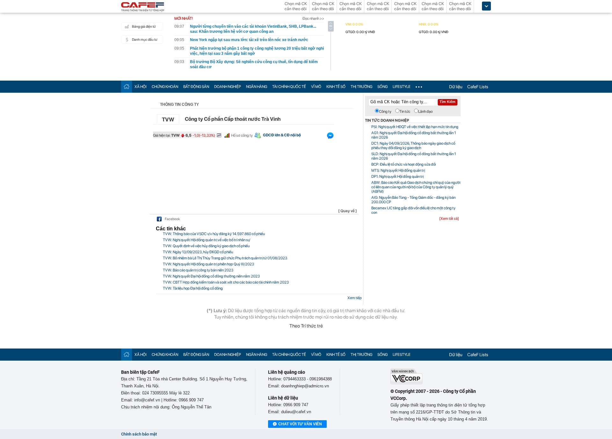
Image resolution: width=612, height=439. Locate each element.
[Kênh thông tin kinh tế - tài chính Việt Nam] (142, 7)
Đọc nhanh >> (313, 18)
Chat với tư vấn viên (300, 424)
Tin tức (404, 111)
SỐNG (382, 86)
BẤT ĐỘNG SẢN (196, 86)
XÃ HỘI (141, 86)
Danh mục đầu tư (144, 40)
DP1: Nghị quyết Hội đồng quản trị (397, 176)
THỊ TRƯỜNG (361, 86)
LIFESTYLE (402, 86)
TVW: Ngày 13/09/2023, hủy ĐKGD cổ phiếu (198, 252)
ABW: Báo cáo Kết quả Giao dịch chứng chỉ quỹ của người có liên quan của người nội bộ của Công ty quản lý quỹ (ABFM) (415, 187)
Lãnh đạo (425, 111)
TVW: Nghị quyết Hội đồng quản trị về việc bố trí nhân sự (206, 240)
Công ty (385, 111)
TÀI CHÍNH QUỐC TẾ (289, 86)
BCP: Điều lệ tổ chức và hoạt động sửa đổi (403, 164)
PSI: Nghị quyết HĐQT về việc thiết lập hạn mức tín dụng (414, 127)
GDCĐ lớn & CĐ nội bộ (282, 135)
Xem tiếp (354, 298)
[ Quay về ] (347, 211)
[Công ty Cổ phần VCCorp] (406, 382)
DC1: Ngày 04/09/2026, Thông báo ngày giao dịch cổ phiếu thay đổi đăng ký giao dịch (413, 145)
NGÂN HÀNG (256, 86)
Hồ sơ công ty (242, 135)
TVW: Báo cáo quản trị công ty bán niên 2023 (198, 270)
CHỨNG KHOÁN (165, 86)
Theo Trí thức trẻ (306, 326)
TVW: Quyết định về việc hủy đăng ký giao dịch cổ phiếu (206, 246)
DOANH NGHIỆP (227, 86)
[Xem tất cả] (449, 218)
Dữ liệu (455, 86)
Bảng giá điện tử (144, 27)
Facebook (172, 219)
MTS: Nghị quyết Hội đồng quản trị (398, 170)
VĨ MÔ (316, 86)
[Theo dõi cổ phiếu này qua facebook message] (330, 137)
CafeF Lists (477, 86)
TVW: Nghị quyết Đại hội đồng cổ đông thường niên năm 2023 (211, 276)
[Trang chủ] (126, 86)
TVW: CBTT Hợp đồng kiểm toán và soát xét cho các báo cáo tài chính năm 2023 (226, 282)
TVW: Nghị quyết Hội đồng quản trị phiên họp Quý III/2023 (208, 264)
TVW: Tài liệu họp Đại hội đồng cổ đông (193, 288)
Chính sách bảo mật (139, 434)
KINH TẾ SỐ (336, 86)
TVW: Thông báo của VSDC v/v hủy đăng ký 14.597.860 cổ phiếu (214, 234)
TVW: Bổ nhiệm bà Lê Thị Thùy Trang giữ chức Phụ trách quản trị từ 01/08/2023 (225, 258)
